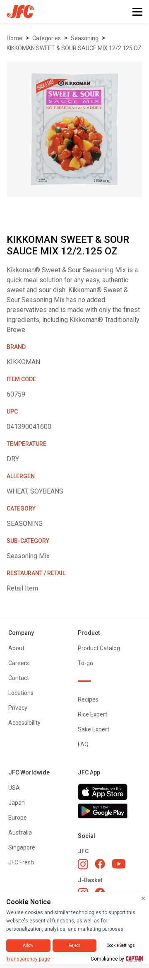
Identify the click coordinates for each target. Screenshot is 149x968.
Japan (16, 802)
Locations (21, 693)
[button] (137, 12)
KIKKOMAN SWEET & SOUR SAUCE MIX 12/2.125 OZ (74, 48)
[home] (17, 11)
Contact (18, 678)
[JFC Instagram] (83, 864)
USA (14, 787)
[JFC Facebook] (100, 864)
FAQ (83, 744)
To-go (85, 663)
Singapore (21, 847)
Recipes (88, 699)
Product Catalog (99, 648)
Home (14, 38)
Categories (46, 38)
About (16, 648)
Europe (17, 817)
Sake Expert (93, 729)
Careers (18, 663)
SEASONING (85, 38)
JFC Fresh (21, 862)
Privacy (17, 707)
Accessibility (24, 722)
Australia (20, 832)
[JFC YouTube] (119, 864)
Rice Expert (92, 714)
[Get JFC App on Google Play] (109, 810)
